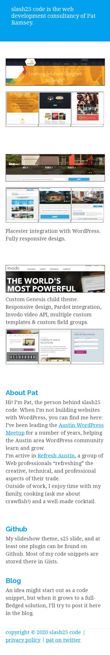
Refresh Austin (56, 456)
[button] (55, 72)
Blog (13, 581)
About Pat (22, 393)
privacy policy (23, 640)
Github (16, 529)
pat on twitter (63, 640)
